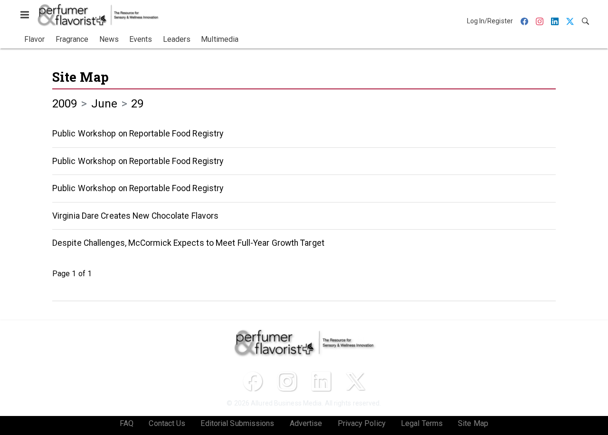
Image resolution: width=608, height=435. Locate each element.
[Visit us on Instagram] (286, 381)
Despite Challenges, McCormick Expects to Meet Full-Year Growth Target (188, 243)
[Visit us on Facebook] (252, 381)
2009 (64, 103)
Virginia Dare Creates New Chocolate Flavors (135, 216)
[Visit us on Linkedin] (321, 381)
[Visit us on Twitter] (355, 381)
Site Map (80, 76)
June (104, 103)
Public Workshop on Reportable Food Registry (137, 133)
